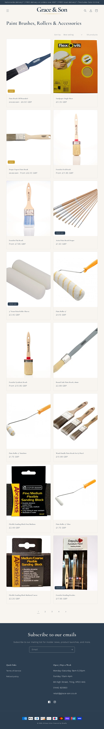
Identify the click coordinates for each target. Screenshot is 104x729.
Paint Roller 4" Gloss (63, 524)
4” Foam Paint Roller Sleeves (19, 311)
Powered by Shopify (60, 723)
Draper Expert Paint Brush (18, 169)
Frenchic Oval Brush (63, 169)
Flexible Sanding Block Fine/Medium (22, 524)
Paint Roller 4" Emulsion (17, 453)
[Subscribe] (72, 650)
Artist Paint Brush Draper (65, 240)
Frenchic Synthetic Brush (18, 382)
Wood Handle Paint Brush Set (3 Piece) (70, 453)
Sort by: (57, 35)
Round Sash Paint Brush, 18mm (67, 382)
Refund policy (12, 676)
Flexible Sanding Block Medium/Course (23, 595)
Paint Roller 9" (61, 311)
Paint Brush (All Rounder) (18, 99)
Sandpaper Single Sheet (64, 99)
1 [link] (38, 611)
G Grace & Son (48, 723)
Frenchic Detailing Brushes (65, 595)
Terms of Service (13, 671)
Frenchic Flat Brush (16, 240)
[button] (7, 10)
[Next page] (65, 611)
